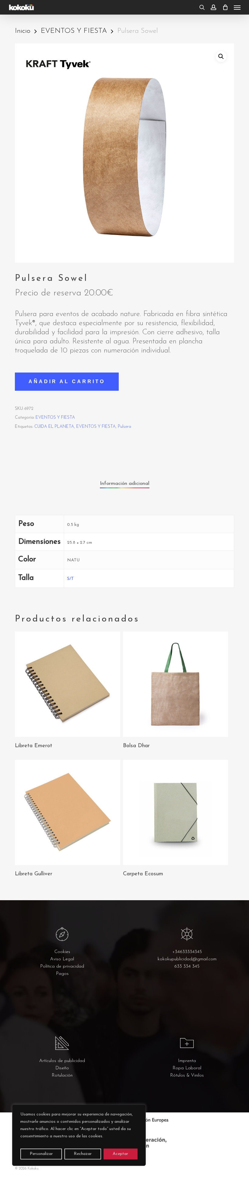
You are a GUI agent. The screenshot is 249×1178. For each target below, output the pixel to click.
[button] (237, 7)
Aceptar (120, 1154)
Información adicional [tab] (124, 483)
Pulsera (124, 426)
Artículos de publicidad (62, 1061)
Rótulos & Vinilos (187, 1075)
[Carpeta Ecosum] (175, 812)
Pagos (62, 974)
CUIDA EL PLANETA (54, 426)
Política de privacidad (62, 966)
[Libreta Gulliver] (67, 812)
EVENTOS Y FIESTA (74, 31)
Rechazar (83, 1154)
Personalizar (41, 1154)
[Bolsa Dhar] (175, 684)
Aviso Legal (62, 959)
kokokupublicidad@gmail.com (187, 959)
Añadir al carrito (67, 381)
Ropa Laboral (186, 1068)
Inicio (22, 31)
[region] (79, 1135)
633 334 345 (187, 966)
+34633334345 (187, 952)
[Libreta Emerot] (67, 684)
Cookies (62, 952)
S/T (70, 579)
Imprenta (187, 1061)
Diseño (62, 1068)
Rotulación (62, 1075)
